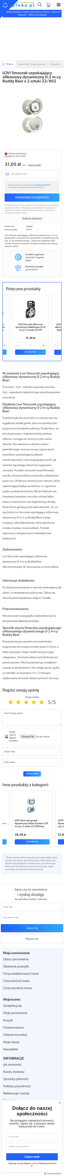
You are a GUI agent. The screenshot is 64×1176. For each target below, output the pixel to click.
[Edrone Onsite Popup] (32, 588)
